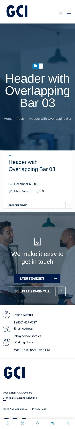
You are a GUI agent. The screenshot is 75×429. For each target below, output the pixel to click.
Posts (20, 118)
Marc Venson (23, 191)
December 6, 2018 (26, 184)
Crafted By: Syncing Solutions (20, 397)
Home (8, 118)
